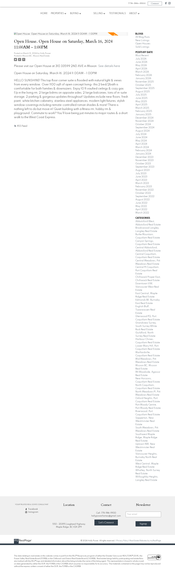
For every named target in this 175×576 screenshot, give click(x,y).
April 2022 (141, 209)
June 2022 (141, 203)
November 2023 (144, 160)
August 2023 (142, 170)
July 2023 (140, 173)
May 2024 (141, 141)
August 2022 (142, 199)
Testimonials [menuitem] (117, 13)
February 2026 (143, 75)
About (133, 13)
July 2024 (140, 134)
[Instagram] (169, 3)
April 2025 (141, 105)
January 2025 (143, 114)
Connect (155, 3)
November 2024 (144, 121)
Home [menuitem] (44, 13)
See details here (109, 66)
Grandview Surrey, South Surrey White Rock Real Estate (146, 326)
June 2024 (141, 137)
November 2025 (144, 82)
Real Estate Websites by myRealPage (145, 541)
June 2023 (141, 177)
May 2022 (141, 206)
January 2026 (143, 78)
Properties (57, 13)
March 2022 (142, 213)
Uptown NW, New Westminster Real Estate (145, 447)
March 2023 (142, 183)
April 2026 (141, 69)
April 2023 (141, 180)
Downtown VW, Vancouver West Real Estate (147, 286)
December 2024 (144, 118)
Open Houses (142, 43)
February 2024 (143, 150)
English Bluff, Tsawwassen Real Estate (145, 309)
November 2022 (144, 190)
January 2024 (143, 154)
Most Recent (142, 55)
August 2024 (142, 131)
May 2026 (141, 65)
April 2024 (141, 144)
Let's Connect (106, 522)
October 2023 (143, 164)
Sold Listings (142, 47)
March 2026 (142, 72)
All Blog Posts (142, 37)
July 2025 (141, 95)
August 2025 (142, 91)
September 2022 (144, 196)
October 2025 (143, 85)
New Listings (142, 40)
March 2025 (142, 108)
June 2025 (141, 98)
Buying (74, 13)
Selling (98, 13)
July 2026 (140, 59)
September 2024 (144, 127)
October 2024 (143, 124)
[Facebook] (166, 3)
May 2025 (141, 101)
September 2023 (144, 167)
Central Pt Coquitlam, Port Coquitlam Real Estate (147, 270)
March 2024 (142, 147)
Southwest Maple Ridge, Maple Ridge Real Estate (146, 437)
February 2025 (143, 111)
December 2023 (144, 157)
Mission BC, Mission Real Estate (36, 56)
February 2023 (143, 186)
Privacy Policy (122, 541)
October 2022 (143, 193)
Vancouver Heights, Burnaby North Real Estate (146, 457)
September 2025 (145, 88)
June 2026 (141, 62)
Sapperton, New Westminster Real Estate (145, 421)
